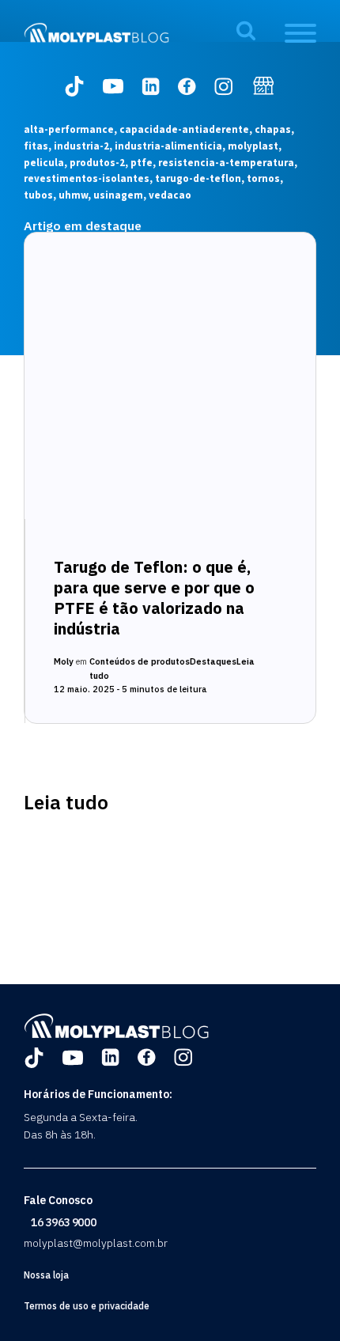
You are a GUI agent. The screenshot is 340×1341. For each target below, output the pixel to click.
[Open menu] (300, 33)
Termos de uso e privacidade (86, 1306)
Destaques (213, 661)
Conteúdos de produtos (139, 661)
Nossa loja (46, 1275)
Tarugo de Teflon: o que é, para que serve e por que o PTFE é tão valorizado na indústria (154, 597)
